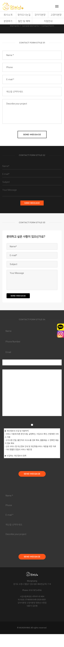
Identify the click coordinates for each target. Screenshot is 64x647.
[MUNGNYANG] (12, 6)
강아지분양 (40, 14)
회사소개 (8, 14)
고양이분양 (56, 14)
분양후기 (8, 21)
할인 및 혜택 (24, 21)
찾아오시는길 (24, 14)
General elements (30, 26)
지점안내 (48, 21)
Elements (14, 26)
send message (32, 134)
